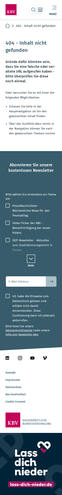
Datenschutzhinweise (19, 330)
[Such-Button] (51, 281)
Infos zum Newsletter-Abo (22, 334)
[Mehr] (31, 259)
